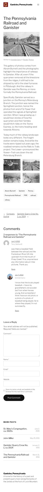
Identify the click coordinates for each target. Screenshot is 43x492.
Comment (7, 333)
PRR (25, 195)
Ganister (22, 191)
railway (7, 200)
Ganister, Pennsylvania (21, 4)
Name (6, 359)
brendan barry (16, 60)
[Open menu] (38, 4)
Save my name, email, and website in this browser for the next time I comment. (20, 390)
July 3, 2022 (15, 241)
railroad (33, 195)
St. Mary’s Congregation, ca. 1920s (15, 430)
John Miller (8, 438)
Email (5, 369)
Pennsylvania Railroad (13, 195)
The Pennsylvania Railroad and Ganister (16, 455)
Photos (31, 60)
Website (6, 379)
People (25, 60)
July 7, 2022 (19, 275)
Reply (13, 269)
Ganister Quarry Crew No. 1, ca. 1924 (15, 446)
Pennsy (30, 191)
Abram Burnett (10, 191)
